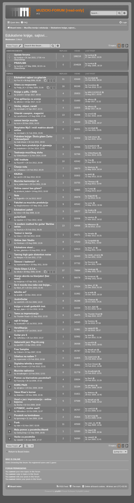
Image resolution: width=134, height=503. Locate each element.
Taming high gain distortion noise (32, 254)
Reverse (91, 262)
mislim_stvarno (94, 255)
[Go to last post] (96, 55)
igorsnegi (20, 418)
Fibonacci (92, 182)
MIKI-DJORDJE (94, 92)
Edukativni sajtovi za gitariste (30, 77)
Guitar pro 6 (20, 335)
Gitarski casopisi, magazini (29, 113)
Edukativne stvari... (24, 247)
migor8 (91, 430)
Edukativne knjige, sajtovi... (26, 35)
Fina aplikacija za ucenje (27, 99)
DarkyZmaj (21, 433)
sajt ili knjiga (21, 320)
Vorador (91, 233)
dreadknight (22, 374)
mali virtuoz (21, 142)
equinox (20, 220)
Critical (19, 39)
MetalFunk (92, 350)
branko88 (21, 323)
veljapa (91, 121)
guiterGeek (20, 217)
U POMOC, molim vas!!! (27, 408)
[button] (127, 46)
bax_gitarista (22, 250)
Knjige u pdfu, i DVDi (25, 92)
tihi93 (90, 174)
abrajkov (20, 388)
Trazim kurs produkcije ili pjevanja (33, 145)
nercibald (91, 78)
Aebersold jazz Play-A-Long (29, 342)
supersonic (21, 359)
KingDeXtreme (23, 206)
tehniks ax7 (20, 292)
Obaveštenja (19, 60)
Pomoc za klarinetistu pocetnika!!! (32, 378)
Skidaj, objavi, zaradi (25, 106)
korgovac (21, 281)
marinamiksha (23, 265)
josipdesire (21, 148)
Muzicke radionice (24, 370)
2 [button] (123, 45)
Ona (89, 160)
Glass (19, 236)
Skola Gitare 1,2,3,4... (25, 269)
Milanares (92, 224)
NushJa (20, 230)
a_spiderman (22, 184)
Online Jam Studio (24, 240)
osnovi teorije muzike (26, 120)
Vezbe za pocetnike (24, 437)
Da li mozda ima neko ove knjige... (33, 285)
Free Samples (21, 349)
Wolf (89, 335)
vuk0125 (20, 302)
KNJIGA (18, 174)
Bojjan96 (20, 198)
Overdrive (92, 85)
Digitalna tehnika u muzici (28, 363)
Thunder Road (23, 316)
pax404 (20, 345)
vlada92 (20, 440)
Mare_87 (91, 248)
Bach (90, 378)
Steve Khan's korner (25, 392)
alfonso (20, 102)
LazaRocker (22, 116)
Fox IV (19, 80)
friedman (20, 243)
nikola (19, 272)
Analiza (91, 210)
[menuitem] (24, 22)
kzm (18, 123)
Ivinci (19, 213)
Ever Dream (22, 366)
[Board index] (21, 11)
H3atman (91, 300)
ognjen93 (20, 331)
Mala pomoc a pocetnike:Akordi (31, 429)
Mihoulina (21, 411)
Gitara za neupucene (25, 84)
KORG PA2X (20, 385)
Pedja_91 (21, 88)
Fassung (20, 381)
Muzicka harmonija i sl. (26, 181)
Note (16, 195)
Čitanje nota (20, 167)
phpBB (58, 491)
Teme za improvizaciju (26, 313)
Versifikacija (20, 327)
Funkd (90, 189)
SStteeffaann (22, 156)
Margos (20, 257)
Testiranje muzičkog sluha (28, 152)
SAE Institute (21, 159)
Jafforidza (21, 338)
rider (19, 426)
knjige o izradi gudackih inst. (30, 306)
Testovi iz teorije (23, 233)
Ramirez (91, 321)
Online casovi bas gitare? (28, 188)
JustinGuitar (20, 299)
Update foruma (22, 54)
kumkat (20, 58)
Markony (91, 167)
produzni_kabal (23, 191)
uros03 (20, 95)
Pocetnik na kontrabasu (27, 415)
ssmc (90, 203)
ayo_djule (21, 309)
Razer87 (20, 163)
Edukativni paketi (23, 209)
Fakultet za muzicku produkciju (31, 202)
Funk (17, 422)
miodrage (92, 269)
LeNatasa (21, 170)
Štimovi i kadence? (24, 261)
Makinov (20, 395)
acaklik (20, 295)
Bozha (19, 405)
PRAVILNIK (20, 63)
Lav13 (19, 177)
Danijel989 (92, 241)
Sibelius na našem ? (25, 356)
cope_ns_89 (93, 423)
